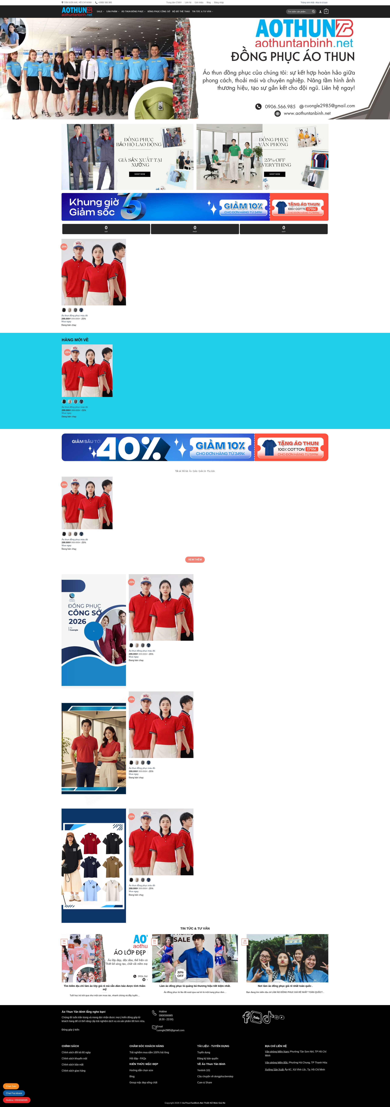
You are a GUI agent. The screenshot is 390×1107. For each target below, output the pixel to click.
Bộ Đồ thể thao (181, 11)
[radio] (64, 310)
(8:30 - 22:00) (166, 1019)
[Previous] (61, 969)
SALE (99, 11)
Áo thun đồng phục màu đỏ (75, 315)
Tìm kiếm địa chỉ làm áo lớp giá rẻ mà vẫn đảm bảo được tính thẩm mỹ (104, 988)
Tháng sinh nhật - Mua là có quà (314, 3)
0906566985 (166, 1015)
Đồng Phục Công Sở (159, 11)
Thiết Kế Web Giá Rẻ (214, 1103)
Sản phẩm (111, 11)
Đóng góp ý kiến (70, 1029)
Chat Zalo (11, 1086)
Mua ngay (66, 321)
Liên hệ (188, 2)
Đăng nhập (219, 2)
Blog (209, 2)
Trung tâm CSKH (173, 2)
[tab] (178, 471)
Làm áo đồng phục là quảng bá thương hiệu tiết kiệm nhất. (195, 986)
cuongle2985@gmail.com (170, 1030)
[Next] (329, 969)
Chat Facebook (14, 1093)
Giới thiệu (199, 2)
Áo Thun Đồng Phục (132, 11)
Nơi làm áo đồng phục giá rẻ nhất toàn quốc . (285, 986)
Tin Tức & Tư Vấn (201, 11)
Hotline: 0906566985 (17, 1100)
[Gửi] (313, 11)
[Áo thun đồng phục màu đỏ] (94, 272)
